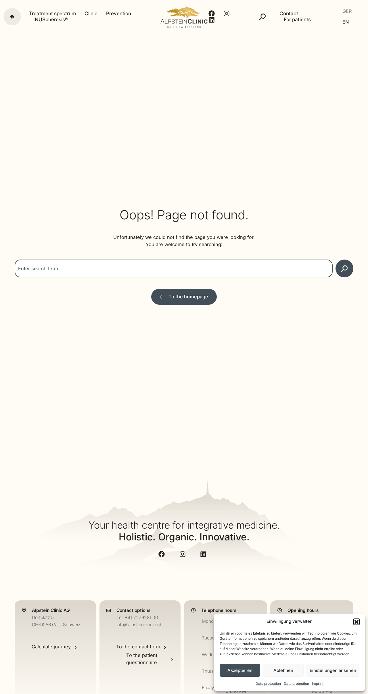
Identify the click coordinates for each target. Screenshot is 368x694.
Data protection (268, 683)
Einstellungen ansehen (333, 670)
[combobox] (174, 268)
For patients (297, 19)
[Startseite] (12, 16)
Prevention (118, 13)
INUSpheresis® (50, 19)
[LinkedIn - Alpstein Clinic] (212, 20)
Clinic (91, 13)
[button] (356, 622)
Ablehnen (283, 670)
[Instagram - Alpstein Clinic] (227, 13)
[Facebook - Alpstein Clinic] (212, 13)
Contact (288, 13)
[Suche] (262, 16)
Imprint (317, 683)
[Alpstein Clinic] (184, 16)
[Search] (344, 268)
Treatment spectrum (52, 13)
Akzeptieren (239, 670)
